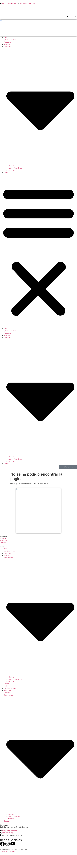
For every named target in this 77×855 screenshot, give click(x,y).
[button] (38, 250)
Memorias (11, 170)
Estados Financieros (15, 168)
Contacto (7, 172)
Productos (7, 42)
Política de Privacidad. (8, 851)
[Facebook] (2, 843)
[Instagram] (7, 843)
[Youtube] (12, 843)
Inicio (6, 37)
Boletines (11, 166)
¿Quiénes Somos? (10, 40)
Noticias (7, 44)
